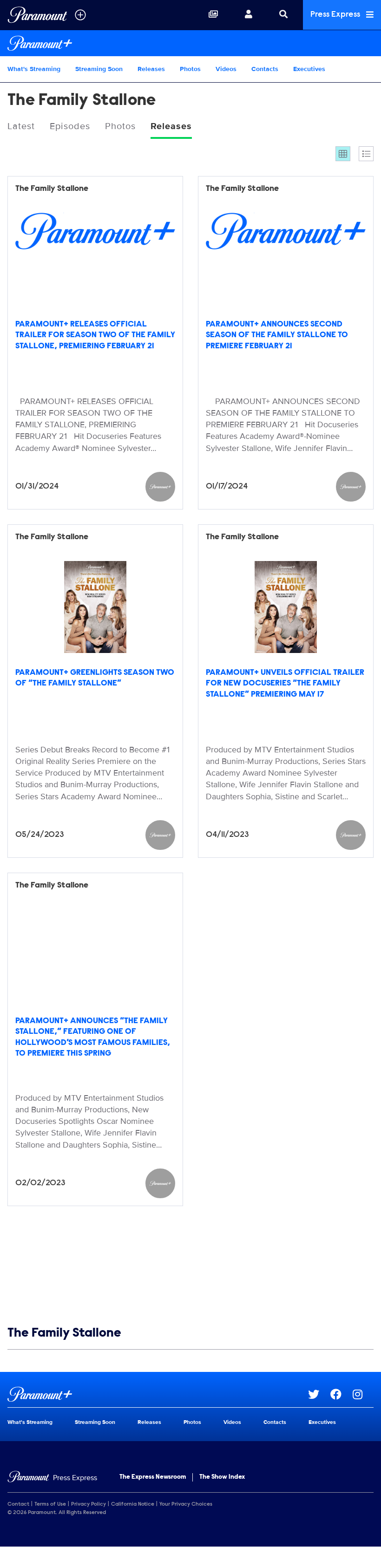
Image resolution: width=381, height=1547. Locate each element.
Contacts (264, 69)
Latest (21, 126)
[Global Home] (37, 15)
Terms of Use (50, 1504)
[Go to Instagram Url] (363, 1394)
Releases (151, 69)
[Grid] (342, 153)
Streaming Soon (99, 69)
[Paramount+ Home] (190, 43)
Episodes (70, 126)
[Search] (283, 15)
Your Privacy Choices (185, 1504)
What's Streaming (33, 69)
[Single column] (366, 153)
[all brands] (80, 15)
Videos (226, 69)
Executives (309, 69)
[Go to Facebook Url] (341, 1394)
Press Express (336, 15)
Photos (190, 69)
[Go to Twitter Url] (319, 1394)
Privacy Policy (88, 1504)
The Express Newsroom (152, 1477)
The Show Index (222, 1477)
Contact (18, 1504)
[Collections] (213, 15)
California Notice (132, 1504)
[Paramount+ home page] (157, 1394)
